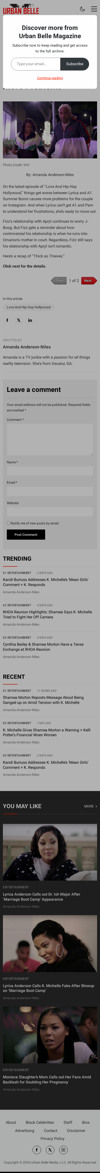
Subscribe (74, 64)
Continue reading (50, 78)
